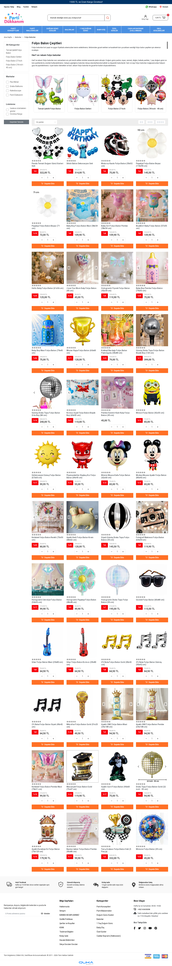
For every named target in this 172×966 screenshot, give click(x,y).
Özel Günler (101, 932)
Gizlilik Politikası (66, 919)
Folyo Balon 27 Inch (14, 61)
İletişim (34, 7)
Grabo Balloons (16, 86)
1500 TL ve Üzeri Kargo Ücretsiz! (86, 2)
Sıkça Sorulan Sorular (69, 944)
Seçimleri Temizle (16, 122)
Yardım (26, 7)
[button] (160, 18)
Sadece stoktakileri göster (18, 109)
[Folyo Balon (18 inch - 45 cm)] (150, 90)
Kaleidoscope (15, 90)
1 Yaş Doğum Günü (105, 923)
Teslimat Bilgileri (66, 932)
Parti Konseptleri (104, 907)
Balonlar (100, 919)
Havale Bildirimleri (67, 940)
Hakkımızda (64, 907)
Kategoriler (102, 901)
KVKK (62, 927)
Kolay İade (64, 936)
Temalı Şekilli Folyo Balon (14, 51)
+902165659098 (143, 909)
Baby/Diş (100, 927)
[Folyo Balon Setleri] (83, 90)
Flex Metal (14, 82)
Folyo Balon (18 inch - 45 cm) (15, 66)
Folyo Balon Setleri (14, 57)
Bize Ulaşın (139, 901)
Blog (18, 7)
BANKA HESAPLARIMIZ (69, 915)
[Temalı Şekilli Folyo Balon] (49, 90)
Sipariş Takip (9, 7)
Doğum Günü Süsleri (105, 915)
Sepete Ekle (49, 184)
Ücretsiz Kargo (16, 114)
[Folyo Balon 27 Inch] (116, 90)
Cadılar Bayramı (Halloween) (109, 936)
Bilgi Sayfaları (66, 901)
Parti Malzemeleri (104, 911)
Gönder (47, 914)
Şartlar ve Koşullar (67, 923)
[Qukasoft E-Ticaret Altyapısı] (86, 963)
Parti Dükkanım (16, 95)
